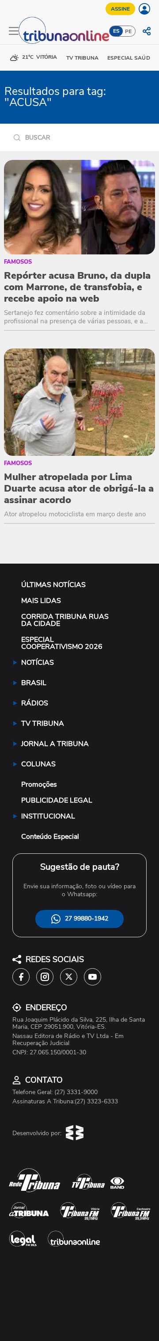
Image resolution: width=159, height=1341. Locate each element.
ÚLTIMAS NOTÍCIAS (53, 584)
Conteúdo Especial (50, 836)
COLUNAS (38, 764)
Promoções (39, 784)
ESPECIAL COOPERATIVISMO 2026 (61, 643)
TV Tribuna (82, 58)
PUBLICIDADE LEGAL (56, 800)
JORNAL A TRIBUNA (55, 744)
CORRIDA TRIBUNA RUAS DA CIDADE (65, 620)
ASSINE (120, 8)
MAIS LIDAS (41, 600)
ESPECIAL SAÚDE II (132, 58)
